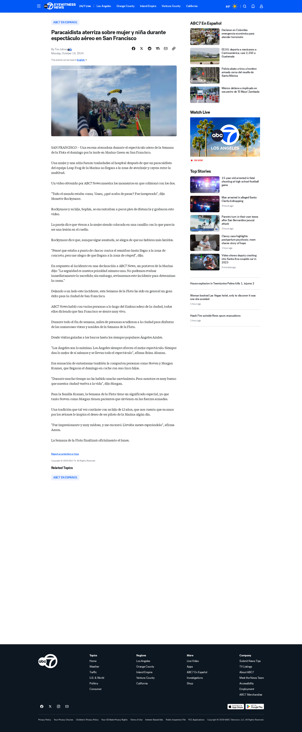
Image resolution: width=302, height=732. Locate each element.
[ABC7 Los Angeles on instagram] (58, 706)
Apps (190, 666)
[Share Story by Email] (166, 48)
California (191, 6)
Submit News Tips (250, 661)
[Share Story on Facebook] (133, 48)
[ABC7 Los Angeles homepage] (60, 6)
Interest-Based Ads (154, 720)
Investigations (195, 677)
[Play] (225, 137)
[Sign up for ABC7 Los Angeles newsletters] (66, 706)
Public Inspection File (176, 720)
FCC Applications (196, 720)
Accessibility (246, 683)
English (81, 60)
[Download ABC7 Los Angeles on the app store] (235, 706)
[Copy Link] (174, 48)
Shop (190, 683)
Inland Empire (148, 6)
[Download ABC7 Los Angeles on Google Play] (255, 706)
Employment (246, 689)
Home (92, 661)
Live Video (193, 661)
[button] (38, 5)
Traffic (93, 672)
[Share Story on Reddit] (150, 48)
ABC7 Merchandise (250, 694)
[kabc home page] (47, 661)
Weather (94, 666)
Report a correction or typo (65, 454)
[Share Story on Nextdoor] (158, 48)
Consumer (95, 689)
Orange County (126, 6)
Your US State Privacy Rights (114, 720)
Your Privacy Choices (63, 720)
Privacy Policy (44, 720)
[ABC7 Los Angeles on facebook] (41, 706)
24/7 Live (85, 6)
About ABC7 (246, 672)
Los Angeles (104, 6)
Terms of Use (136, 720)
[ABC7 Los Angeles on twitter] (50, 706)
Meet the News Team (251, 677)
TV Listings (245, 666)
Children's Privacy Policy (87, 720)
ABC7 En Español (197, 672)
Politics (93, 683)
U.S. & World (96, 677)
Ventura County (171, 6)
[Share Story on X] (142, 48)
